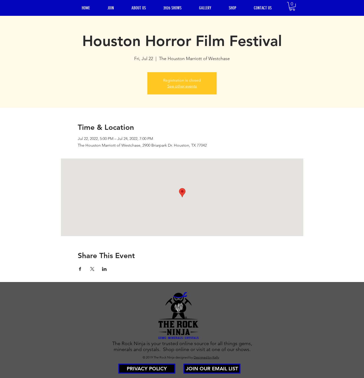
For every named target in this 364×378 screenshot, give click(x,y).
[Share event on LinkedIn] (104, 269)
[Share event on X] (92, 269)
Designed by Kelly (206, 357)
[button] (292, 6)
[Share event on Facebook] (80, 269)
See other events (182, 86)
